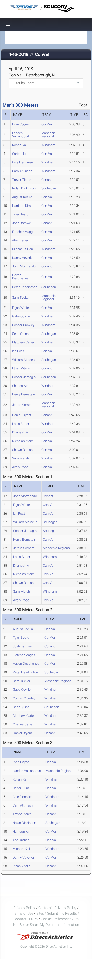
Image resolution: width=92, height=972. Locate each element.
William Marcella (24, 360)
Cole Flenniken (22, 162)
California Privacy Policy (57, 908)
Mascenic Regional (48, 134)
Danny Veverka (22, 258)
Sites (40, 913)
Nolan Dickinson (24, 188)
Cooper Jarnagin (24, 377)
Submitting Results (62, 913)
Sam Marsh (20, 458)
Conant (46, 180)
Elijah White (20, 308)
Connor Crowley (23, 325)
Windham (48, 145)
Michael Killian (22, 249)
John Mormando (24, 266)
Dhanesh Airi (21, 432)
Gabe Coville (21, 316)
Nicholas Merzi (22, 441)
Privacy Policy (24, 908)
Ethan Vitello (21, 368)
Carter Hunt (20, 154)
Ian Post (18, 351)
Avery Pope (20, 467)
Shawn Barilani (22, 450)
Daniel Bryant (21, 415)
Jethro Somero (22, 405)
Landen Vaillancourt (20, 134)
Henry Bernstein (23, 394)
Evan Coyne (20, 124)
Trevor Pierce (21, 180)
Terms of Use (23, 913)
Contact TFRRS (26, 919)
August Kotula (22, 197)
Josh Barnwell (22, 223)
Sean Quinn (20, 334)
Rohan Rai (19, 145)
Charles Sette (21, 386)
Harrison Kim (21, 206)
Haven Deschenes (20, 276)
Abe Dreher (20, 240)
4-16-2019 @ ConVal (29, 55)
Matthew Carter (23, 342)
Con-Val (47, 124)
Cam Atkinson (22, 171)
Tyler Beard (20, 214)
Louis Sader (20, 424)
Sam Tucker (20, 297)
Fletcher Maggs (23, 232)
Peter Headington (24, 287)
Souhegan (48, 188)
